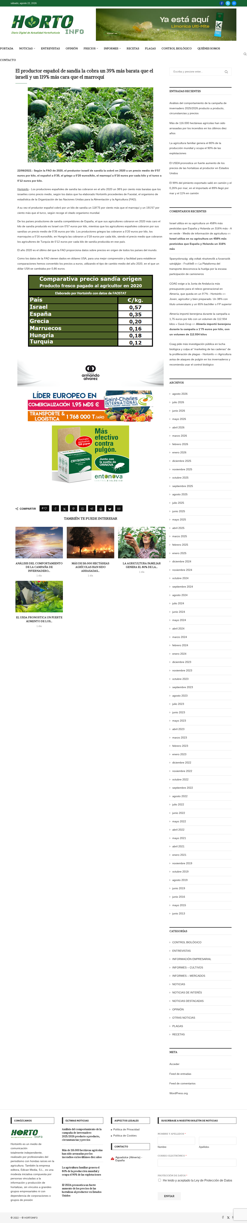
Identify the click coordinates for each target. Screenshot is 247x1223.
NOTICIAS (26, 48)
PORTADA (6, 48)
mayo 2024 (179, 620)
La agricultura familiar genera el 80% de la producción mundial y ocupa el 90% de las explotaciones (195, 148)
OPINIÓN (72, 48)
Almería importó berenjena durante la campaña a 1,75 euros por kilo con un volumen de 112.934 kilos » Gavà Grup (199, 319)
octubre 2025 (180, 477)
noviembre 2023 (182, 670)
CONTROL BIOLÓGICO (177, 48)
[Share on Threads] (100, 508)
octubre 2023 (180, 678)
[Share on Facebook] (55, 508)
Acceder (174, 1064)
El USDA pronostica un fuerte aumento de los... (39, 619)
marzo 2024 (179, 637)
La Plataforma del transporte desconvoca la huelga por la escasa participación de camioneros (198, 268)
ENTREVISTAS (50, 48)
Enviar (169, 1196)
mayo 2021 (179, 838)
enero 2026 (179, 452)
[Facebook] (221, 3)
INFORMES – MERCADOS (188, 975)
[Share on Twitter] (64, 508)
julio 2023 (178, 703)
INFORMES (111, 48)
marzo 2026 (179, 435)
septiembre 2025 (182, 486)
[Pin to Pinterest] (73, 508)
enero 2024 (179, 653)
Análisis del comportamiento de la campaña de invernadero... (39, 567)
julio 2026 (178, 402)
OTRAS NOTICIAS (183, 1017)
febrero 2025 (180, 544)
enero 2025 (179, 553)
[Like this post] (45, 508)
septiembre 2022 (182, 787)
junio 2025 (178, 511)
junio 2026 (178, 410)
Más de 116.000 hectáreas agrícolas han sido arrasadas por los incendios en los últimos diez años (198, 128)
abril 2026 (178, 427)
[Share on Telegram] (91, 508)
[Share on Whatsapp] (82, 508)
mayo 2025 (179, 519)
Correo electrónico (172, 1155)
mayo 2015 (179, 905)
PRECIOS (90, 48)
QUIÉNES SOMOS (208, 48)
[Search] (245, 54)
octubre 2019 (180, 871)
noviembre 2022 (182, 771)
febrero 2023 (180, 745)
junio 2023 (178, 712)
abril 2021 (178, 846)
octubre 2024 (180, 578)
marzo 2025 (179, 536)
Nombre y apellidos (172, 1133)
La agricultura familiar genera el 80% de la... (142, 565)
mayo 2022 (179, 821)
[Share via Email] (119, 508)
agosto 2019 (180, 880)
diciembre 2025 (181, 460)
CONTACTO (8, 60)
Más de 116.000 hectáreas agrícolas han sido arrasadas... (90, 567)
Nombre (162, 1147)
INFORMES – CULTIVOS (187, 967)
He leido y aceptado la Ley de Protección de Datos (197, 1180)
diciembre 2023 (181, 662)
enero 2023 (179, 754)
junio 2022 (178, 812)
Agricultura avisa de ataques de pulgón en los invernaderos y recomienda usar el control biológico (200, 359)
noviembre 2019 (182, 863)
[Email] (234, 3)
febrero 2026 (180, 444)
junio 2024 (178, 611)
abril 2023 (178, 729)
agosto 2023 (180, 695)
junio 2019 (178, 888)
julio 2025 (178, 502)
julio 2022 (178, 804)
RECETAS (133, 48)
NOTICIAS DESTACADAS (188, 1000)
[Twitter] (228, 3)
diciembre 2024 (181, 561)
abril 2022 (178, 829)
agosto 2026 (180, 393)
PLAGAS (150, 48)
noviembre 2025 (182, 469)
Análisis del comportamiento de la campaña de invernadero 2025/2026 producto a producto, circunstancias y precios (198, 108)
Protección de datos (172, 1175)
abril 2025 (178, 527)
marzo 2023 (179, 737)
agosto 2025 (180, 494)
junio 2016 (178, 896)
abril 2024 (178, 628)
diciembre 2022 (181, 762)
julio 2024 (178, 603)
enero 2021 (179, 854)
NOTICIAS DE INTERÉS (187, 992)
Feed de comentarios (182, 1083)
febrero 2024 (180, 645)
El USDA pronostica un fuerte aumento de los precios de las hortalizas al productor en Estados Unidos (199, 168)
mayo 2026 (179, 418)
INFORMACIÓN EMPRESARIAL (191, 959)
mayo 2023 (179, 720)
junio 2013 (178, 913)
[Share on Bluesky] (109, 508)
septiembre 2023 (182, 687)
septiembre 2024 (182, 586)
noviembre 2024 (182, 569)
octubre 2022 (180, 779)
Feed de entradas (180, 1073)
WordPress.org (178, 1093)
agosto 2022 (180, 796)
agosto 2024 (180, 595)
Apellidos (204, 1147)
